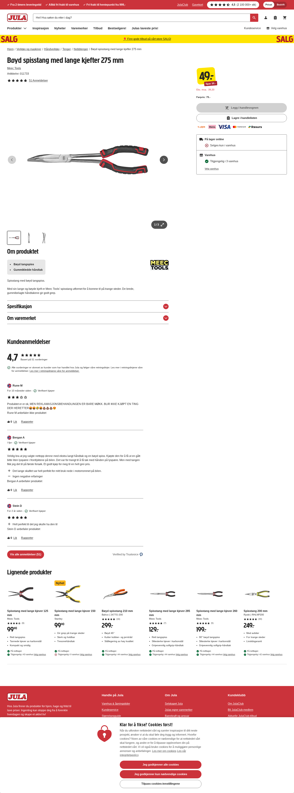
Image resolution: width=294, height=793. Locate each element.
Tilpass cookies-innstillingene (160, 783)
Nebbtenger (81, 49)
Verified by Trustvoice (125, 554)
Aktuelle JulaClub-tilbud (242, 715)
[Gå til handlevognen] (285, 18)
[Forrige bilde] (12, 160)
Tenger (66, 49)
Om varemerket (21, 318)
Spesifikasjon (19, 306)
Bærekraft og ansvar (177, 715)
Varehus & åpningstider (116, 703)
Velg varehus (279, 28)
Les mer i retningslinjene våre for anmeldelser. (54, 370)
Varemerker (79, 28)
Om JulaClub (236, 703)
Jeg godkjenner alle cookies (161, 764)
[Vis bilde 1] (14, 238)
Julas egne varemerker (178, 709)
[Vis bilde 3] (44, 238)
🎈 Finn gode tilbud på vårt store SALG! (147, 38)
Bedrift (281, 4)
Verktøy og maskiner (29, 49)
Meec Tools (14, 68)
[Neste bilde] (164, 160)
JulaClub (182, 4)
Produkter (14, 28)
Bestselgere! (117, 28)
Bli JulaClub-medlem (240, 709)
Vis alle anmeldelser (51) (25, 554)
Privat (268, 4)
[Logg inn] (266, 18)
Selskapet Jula (174, 703)
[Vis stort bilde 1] (88, 160)
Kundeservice (252, 28)
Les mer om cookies (164, 751)
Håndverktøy (52, 49)
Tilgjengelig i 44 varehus (123, 654)
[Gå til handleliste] (275, 18)
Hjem (10, 49)
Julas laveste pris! (145, 28)
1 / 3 (156, 224)
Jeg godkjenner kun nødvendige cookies (160, 774)
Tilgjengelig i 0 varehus (75, 654)
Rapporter (27, 421)
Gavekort (197, 4)
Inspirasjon (40, 28)
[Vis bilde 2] (29, 238)
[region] (147, 755)
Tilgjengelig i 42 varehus (264, 654)
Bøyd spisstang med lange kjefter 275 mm (116, 49)
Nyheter (60, 28)
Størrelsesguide (111, 715)
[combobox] (145, 18)
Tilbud (97, 28)
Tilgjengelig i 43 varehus (28, 654)
